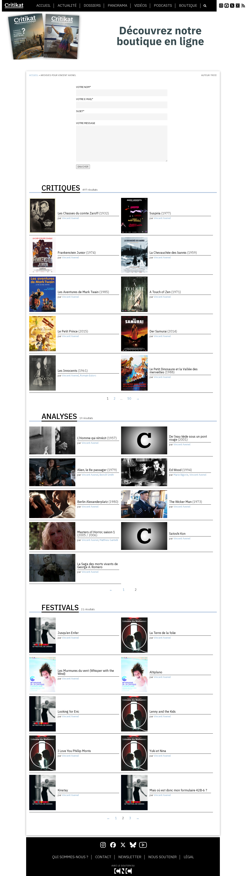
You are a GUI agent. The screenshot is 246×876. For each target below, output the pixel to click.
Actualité (67, 5)
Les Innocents (73, 371)
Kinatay (63, 790)
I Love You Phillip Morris (74, 751)
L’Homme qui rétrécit (97, 438)
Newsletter (129, 857)
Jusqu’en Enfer (68, 633)
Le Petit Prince (73, 331)
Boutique (188, 5)
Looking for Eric (68, 711)
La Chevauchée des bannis (173, 253)
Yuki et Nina (158, 751)
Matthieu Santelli (109, 540)
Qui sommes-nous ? (70, 857)
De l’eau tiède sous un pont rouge (188, 438)
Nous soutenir (162, 857)
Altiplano (156, 672)
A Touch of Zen (165, 292)
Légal (189, 857)
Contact (103, 857)
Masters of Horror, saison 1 (96, 533)
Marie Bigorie (181, 474)
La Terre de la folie (163, 633)
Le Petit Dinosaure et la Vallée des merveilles (174, 370)
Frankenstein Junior (77, 253)
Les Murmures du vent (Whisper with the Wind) (86, 672)
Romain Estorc (88, 375)
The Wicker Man (185, 502)
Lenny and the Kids (163, 711)
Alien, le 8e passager (97, 470)
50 (129, 398)
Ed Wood (180, 470)
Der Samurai (163, 331)
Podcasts (163, 5)
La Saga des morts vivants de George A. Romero (97, 565)
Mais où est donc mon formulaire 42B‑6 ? (178, 790)
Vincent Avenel (70, 218)
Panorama (117, 5)
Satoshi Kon (177, 534)
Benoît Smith (107, 474)
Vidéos (140, 5)
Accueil (43, 5)
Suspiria (160, 213)
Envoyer (83, 166)
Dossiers (92, 5)
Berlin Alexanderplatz (97, 502)
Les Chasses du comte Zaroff (83, 213)
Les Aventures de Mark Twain (83, 292)
